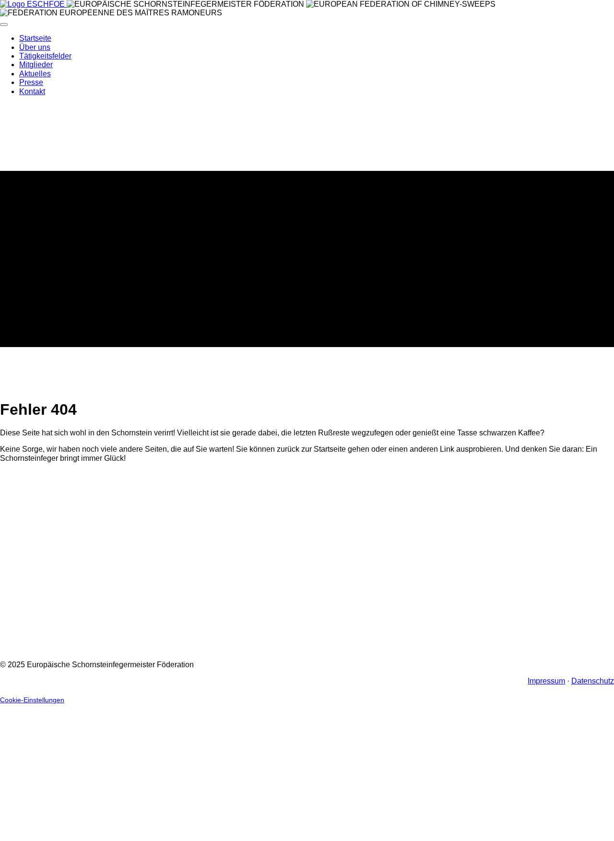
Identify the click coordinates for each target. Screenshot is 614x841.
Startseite (35, 38)
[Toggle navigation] (4, 24)
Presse (31, 82)
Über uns (34, 47)
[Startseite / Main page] (33, 4)
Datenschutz (592, 681)
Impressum (546, 681)
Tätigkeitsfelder (45, 56)
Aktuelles (35, 74)
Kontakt (32, 91)
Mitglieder (36, 64)
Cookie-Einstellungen (32, 700)
